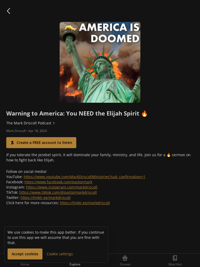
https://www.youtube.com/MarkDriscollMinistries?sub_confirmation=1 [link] (84, 176)
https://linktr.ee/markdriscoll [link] (46, 197)
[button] (8, 11)
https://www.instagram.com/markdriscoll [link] (61, 187)
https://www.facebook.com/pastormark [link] (58, 181)
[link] (100, 123)
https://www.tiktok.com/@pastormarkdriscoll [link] (58, 192)
